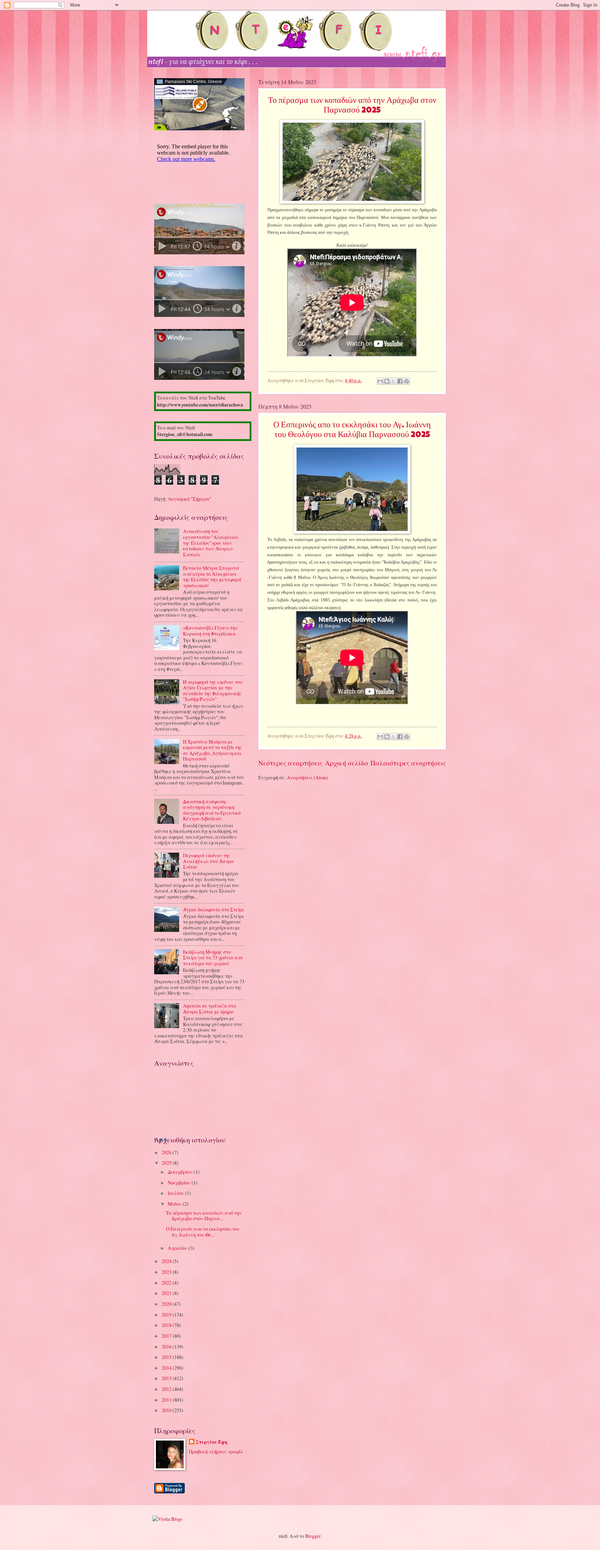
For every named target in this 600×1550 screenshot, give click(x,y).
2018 (167, 1325)
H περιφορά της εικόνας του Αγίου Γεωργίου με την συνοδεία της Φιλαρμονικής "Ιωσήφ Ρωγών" (213, 691)
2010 (167, 1410)
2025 (167, 1162)
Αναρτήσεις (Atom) (307, 777)
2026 (167, 1152)
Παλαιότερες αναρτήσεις (408, 762)
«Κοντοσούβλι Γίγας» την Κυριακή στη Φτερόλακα (210, 630)
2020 (167, 1304)
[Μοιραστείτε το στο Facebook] (400, 381)
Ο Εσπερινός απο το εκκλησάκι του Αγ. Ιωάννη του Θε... (203, 1231)
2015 (167, 1357)
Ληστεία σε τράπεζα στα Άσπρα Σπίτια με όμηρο (209, 1008)
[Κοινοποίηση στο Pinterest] (406, 381)
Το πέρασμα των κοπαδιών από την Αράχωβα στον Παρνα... (204, 1215)
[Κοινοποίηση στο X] (393, 381)
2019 (167, 1314)
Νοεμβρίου (180, 1182)
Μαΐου (175, 1203)
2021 (167, 1293)
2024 (167, 1261)
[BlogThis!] (386, 381)
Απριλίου (178, 1248)
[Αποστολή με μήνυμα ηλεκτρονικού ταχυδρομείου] (380, 381)
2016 (167, 1346)
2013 (167, 1378)
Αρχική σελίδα (346, 762)
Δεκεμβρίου (181, 1171)
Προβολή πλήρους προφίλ (216, 1451)
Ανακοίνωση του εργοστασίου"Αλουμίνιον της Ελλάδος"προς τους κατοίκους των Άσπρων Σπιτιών (210, 542)
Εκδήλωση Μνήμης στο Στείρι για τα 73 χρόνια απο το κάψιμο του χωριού (213, 958)
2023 (167, 1272)
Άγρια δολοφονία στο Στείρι (213, 909)
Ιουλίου (176, 1193)
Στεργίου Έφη (211, 1442)
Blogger (312, 1536)
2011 (167, 1399)
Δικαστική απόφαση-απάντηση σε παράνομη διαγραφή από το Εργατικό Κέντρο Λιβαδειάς (212, 810)
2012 (167, 1389)
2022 (167, 1282)
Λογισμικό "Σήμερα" (189, 498)
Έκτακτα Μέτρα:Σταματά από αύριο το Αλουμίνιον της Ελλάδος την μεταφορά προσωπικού (212, 577)
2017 (167, 1335)
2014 (167, 1367)
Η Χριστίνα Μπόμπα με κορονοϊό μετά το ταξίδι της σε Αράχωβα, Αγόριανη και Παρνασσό (212, 750)
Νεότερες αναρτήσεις (290, 762)
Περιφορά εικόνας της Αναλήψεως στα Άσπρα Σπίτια (208, 861)
